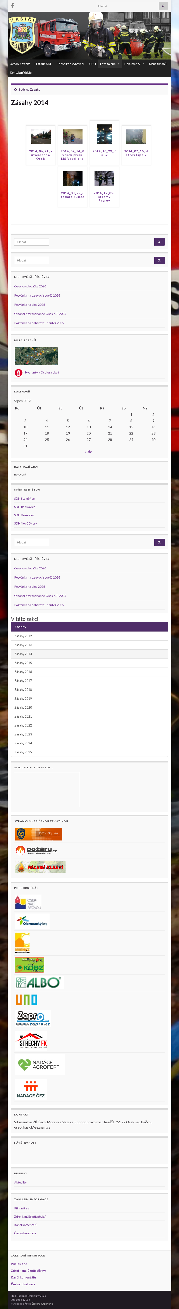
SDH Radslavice (24, 507)
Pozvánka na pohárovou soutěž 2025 (39, 323)
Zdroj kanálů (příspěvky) (30, 1216)
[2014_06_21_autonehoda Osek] (41, 136)
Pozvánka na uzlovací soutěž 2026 (37, 295)
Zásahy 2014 (23, 654)
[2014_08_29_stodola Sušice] (73, 178)
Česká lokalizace (25, 1233)
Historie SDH (43, 64)
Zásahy (35, 89)
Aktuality (20, 1182)
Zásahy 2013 (23, 645)
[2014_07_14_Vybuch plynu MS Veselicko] (73, 136)
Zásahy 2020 (23, 707)
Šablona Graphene (42, 1303)
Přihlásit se (21, 1208)
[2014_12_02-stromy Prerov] (104, 178)
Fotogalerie (108, 64)
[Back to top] (169, 1299)
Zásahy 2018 (23, 689)
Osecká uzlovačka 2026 (30, 286)
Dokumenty (132, 64)
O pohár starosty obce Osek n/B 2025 (40, 314)
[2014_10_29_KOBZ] (104, 134)
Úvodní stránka (20, 64)
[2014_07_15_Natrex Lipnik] (136, 136)
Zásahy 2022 (23, 725)
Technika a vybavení (70, 64)
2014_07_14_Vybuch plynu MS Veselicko (72, 154)
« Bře (88, 452)
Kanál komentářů (25, 1225)
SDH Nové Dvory (25, 523)
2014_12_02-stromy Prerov (104, 196)
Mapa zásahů (158, 64)
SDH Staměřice (24, 498)
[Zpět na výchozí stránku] (89, 35)
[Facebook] (12, 5)
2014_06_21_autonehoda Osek (40, 154)
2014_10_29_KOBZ (104, 153)
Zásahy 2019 (23, 698)
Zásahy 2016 (23, 672)
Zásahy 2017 (23, 681)
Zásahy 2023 (23, 734)
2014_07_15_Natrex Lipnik (136, 153)
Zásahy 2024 (23, 743)
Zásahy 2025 (23, 752)
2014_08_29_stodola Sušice (72, 195)
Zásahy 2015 (23, 663)
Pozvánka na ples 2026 (29, 304)
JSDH (92, 64)
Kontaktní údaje (21, 72)
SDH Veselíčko (24, 515)
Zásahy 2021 (23, 716)
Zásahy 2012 (23, 636)
